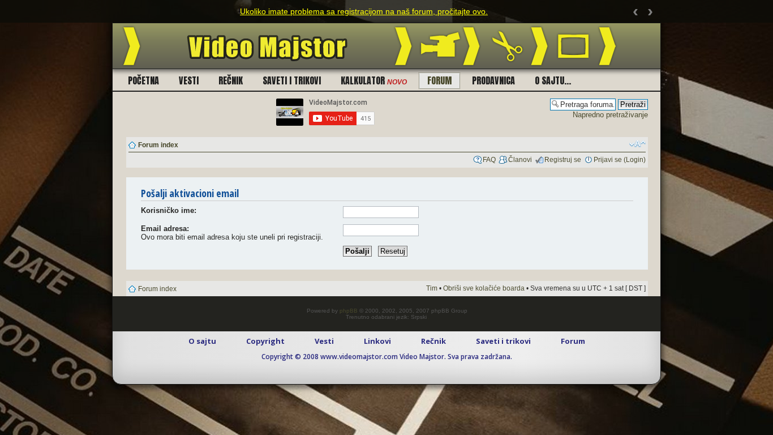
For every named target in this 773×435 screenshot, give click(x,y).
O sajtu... (553, 80)
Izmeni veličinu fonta (637, 144)
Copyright (265, 341)
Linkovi (377, 341)
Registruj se (562, 160)
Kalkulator (374, 80)
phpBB (349, 311)
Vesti (189, 80)
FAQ (489, 160)
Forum (439, 80)
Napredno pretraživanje (610, 114)
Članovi (520, 160)
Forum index (158, 145)
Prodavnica (493, 80)
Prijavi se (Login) (620, 160)
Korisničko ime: (168, 210)
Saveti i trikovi (292, 80)
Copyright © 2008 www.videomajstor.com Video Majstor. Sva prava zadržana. (386, 356)
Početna (143, 80)
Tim (431, 288)
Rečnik (230, 80)
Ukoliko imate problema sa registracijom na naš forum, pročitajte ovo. (364, 11)
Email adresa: (165, 228)
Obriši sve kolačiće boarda (484, 288)
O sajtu (202, 341)
